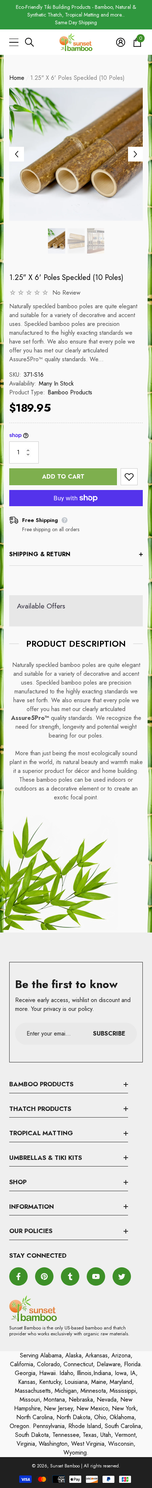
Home (16, 78)
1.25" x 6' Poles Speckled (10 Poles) (66, 277)
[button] (29, 42)
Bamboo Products (70, 392)
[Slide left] (16, 154)
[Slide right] (135, 154)
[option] (76, 15)
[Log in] (120, 42)
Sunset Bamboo (65, 1466)
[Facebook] (18, 1276)
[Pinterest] (44, 1276)
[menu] (13, 42)
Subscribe (109, 1033)
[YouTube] (96, 1276)
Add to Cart (63, 476)
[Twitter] (122, 1276)
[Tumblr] (70, 1276)
